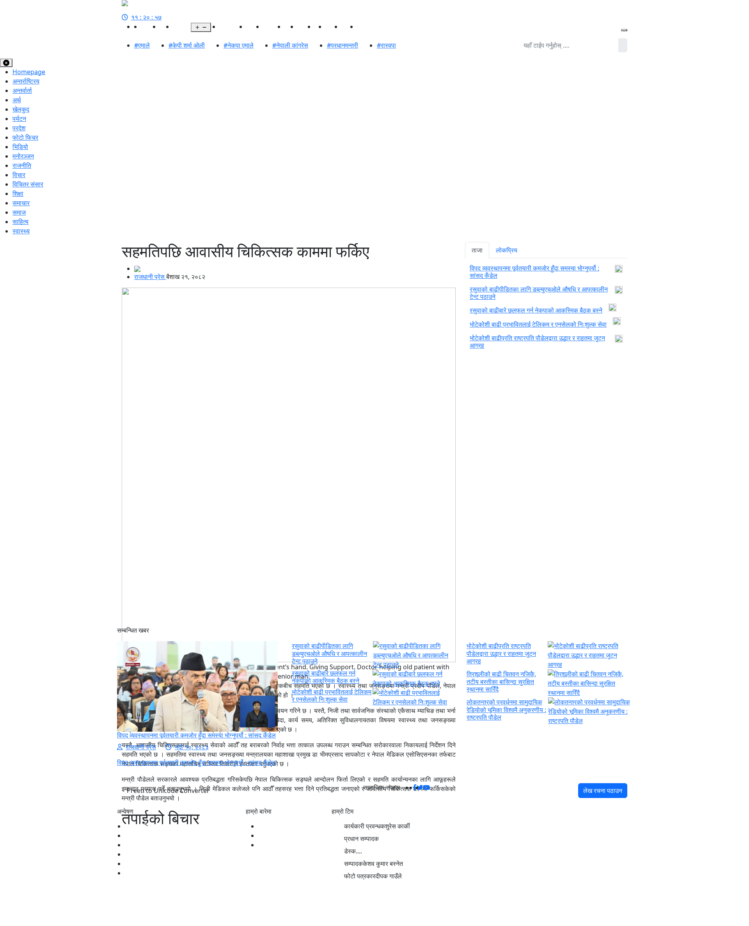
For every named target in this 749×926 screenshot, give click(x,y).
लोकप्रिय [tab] (506, 250)
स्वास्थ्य (306, 26)
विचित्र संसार (27, 184)
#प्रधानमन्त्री (342, 45)
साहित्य (334, 26)
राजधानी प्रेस (150, 276)
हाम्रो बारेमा (271, 826)
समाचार (21, 203)
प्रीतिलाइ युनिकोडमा (281, 835)
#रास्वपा (386, 45)
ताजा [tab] (477, 250)
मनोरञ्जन (274, 26)
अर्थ (215, 26)
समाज (19, 212)
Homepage (28, 72)
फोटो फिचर (25, 137)
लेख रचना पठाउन (602, 790)
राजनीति (150, 26)
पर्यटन (19, 118)
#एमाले (142, 45)
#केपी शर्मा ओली (187, 45)
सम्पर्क (265, 845)
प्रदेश (179, 26)
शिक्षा (17, 193)
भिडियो (349, 26)
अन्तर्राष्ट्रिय (233, 26)
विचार (18, 175)
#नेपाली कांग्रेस (290, 45)
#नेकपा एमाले (239, 45)
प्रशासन (366, 26)
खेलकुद (255, 26)
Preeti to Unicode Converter (168, 790)
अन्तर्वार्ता (22, 90)
